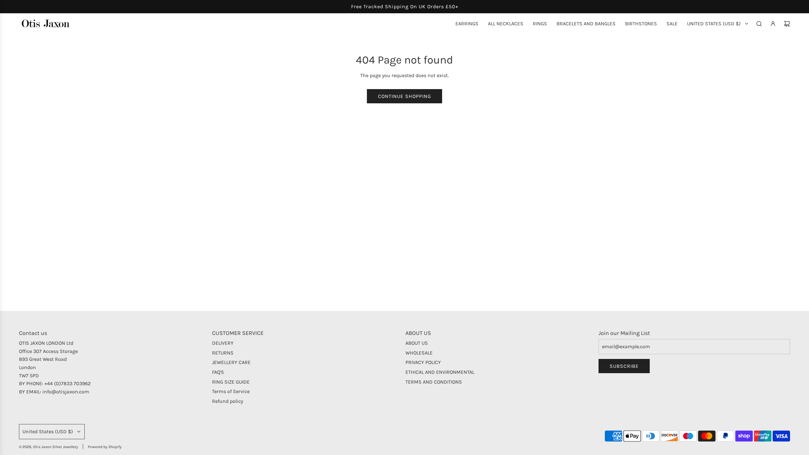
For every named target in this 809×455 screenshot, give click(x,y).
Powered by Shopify (105, 447)
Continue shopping (404, 96)
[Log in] (773, 24)
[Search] (759, 24)
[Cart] (787, 24)
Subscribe (624, 366)
